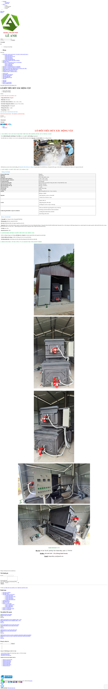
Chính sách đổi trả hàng (7, 664)
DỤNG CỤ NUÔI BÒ (7, 609)
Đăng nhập (2, 11)
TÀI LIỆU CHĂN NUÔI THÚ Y (9, 594)
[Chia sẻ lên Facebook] (1, 124)
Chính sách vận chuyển (7, 661)
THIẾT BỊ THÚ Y (6, 600)
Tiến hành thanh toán (11, 687)
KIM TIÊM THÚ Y (6, 601)
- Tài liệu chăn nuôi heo (9, 598)
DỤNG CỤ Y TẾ (6, 602)
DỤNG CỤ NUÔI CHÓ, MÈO (8, 608)
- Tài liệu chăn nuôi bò (9, 595)
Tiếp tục (2, 583)
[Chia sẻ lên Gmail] (7, 124)
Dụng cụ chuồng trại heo (7, 83)
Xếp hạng (2, 582)
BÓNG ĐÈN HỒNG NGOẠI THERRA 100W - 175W (10, 620)
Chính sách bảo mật (6, 665)
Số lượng (2, 115)
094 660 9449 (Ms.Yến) (5, 654)
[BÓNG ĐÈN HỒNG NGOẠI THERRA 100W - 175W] (10, 619)
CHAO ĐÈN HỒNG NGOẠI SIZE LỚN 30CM (9, 625)
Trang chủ (4, 80)
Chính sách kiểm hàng (7, 662)
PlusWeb (30, 680)
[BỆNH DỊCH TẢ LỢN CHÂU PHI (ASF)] (8, 629)
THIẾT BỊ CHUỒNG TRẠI (22, 587)
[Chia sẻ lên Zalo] (11, 124)
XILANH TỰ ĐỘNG (7, 592)
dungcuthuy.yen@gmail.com (6, 655)
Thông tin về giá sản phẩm (7, 659)
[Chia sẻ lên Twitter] (2, 124)
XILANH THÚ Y (6, 593)
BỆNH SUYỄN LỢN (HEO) (5, 615)
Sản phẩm (4, 81)
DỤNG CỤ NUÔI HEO (7, 82)
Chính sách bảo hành (6, 663)
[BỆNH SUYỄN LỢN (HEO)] (6, 614)
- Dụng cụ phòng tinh (9, 605)
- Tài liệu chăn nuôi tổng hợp (10, 599)
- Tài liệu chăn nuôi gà (9, 597)
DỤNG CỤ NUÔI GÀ (7, 607)
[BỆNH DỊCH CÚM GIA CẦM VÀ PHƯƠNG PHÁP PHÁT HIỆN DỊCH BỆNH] (15, 635)
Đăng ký (2, 12)
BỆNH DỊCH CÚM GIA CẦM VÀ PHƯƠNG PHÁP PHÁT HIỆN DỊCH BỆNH (15, 636)
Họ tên (1, 575)
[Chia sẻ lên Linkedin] (4, 124)
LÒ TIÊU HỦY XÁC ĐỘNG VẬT (10, 587)
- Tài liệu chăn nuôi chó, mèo (10, 596)
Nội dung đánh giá (3, 580)
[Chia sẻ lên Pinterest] (6, 124)
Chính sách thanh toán (7, 660)
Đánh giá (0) (5, 127)
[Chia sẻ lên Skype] (9, 124)
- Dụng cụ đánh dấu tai (9, 606)
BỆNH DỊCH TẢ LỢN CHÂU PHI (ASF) (8, 630)
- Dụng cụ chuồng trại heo (9, 604)
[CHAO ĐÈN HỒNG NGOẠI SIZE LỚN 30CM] (9, 624)
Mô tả (4, 126)
